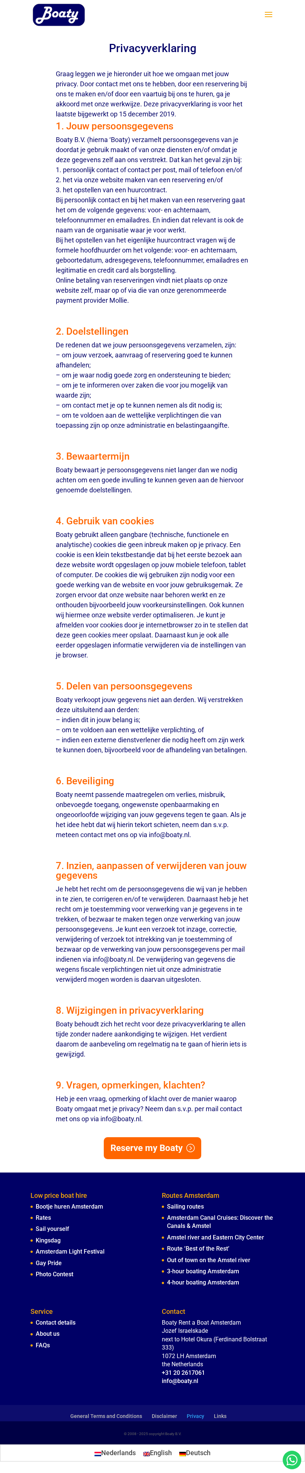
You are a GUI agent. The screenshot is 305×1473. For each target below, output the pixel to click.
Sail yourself (52, 1228)
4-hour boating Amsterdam (203, 1282)
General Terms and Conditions (106, 1416)
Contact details (56, 1322)
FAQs (43, 1345)
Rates (43, 1217)
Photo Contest (54, 1274)
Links (220, 1416)
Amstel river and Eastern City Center (215, 1237)
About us (48, 1333)
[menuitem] (115, 1452)
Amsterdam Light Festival (70, 1251)
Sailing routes (185, 1206)
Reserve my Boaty (146, 1148)
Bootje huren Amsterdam (69, 1206)
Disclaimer (164, 1416)
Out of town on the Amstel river (208, 1260)
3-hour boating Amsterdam (203, 1271)
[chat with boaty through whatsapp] (292, 1460)
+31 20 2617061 (183, 1372)
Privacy (195, 1416)
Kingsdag (48, 1240)
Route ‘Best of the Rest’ (198, 1248)
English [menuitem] (161, 1453)
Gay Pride (49, 1263)
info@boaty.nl (180, 1380)
